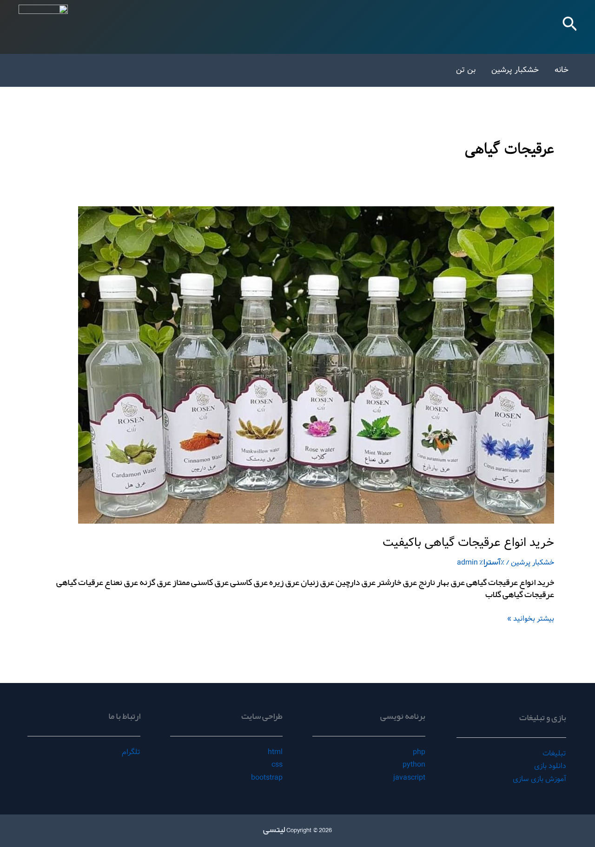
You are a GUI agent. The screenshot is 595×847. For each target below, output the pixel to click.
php (419, 752)
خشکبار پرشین (515, 70)
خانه (562, 70)
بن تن (466, 70)
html (275, 752)
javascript (409, 777)
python (414, 764)
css (277, 764)
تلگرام (131, 752)
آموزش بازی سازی (539, 779)
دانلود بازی (550, 766)
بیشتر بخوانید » (530, 618)
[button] (569, 27)
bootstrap (267, 777)
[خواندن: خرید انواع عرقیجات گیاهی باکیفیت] (316, 365)
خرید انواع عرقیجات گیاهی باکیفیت (468, 542)
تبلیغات (554, 753)
